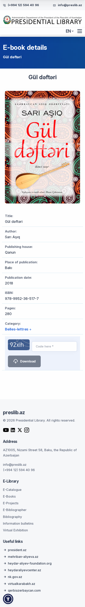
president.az (17, 550)
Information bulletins (18, 523)
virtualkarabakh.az (21, 584)
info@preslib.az (70, 5)
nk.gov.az (15, 577)
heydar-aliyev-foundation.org (30, 563)
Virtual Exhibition (15, 530)
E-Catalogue (12, 490)
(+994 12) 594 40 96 (23, 5)
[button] (8, 599)
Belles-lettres (16, 329)
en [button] (68, 31)
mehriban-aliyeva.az (23, 557)
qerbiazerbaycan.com (24, 590)
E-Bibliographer (14, 510)
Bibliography (12, 517)
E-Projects (10, 503)
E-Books (9, 496)
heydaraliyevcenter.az (24, 570)
